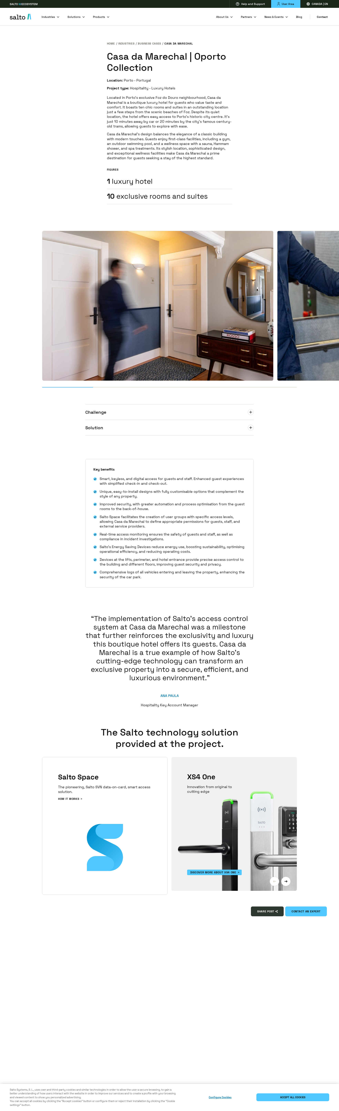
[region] (169, 1097)
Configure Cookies (220, 1097)
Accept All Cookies (292, 1097)
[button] (274, 881)
